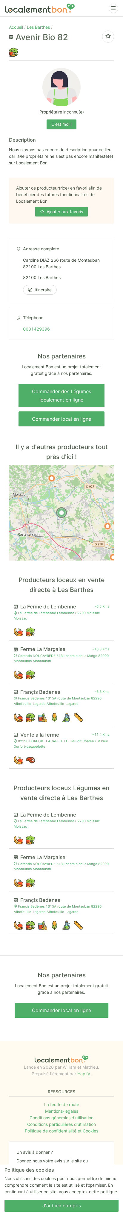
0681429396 (36, 328)
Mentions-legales (61, 1111)
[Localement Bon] (40, 8)
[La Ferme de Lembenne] (51, 478)
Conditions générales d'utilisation (61, 1117)
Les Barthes (39, 27)
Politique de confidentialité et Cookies (61, 1130)
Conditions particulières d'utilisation (61, 1124)
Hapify (83, 1073)
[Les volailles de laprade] (113, 557)
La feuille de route (61, 1104)
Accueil (16, 27)
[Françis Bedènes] (107, 526)
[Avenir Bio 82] (61, 512)
